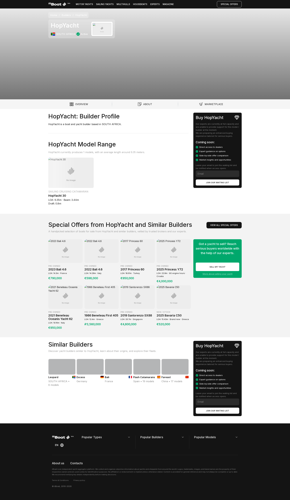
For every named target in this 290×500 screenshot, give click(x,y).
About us (58, 463)
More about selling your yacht (217, 274)
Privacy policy (79, 480)
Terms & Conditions (60, 480)
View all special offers (224, 225)
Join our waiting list (217, 182)
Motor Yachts (84, 4)
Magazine (168, 4)
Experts (155, 4)
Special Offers (229, 4)
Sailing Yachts (105, 4)
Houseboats (140, 4)
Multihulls (123, 4)
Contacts (76, 463)
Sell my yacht (217, 267)
